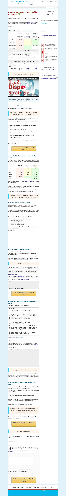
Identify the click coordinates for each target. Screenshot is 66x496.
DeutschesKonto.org (19, 2)
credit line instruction (25, 279)
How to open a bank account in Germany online (51, 49)
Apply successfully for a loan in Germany (51, 52)
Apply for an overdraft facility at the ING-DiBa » (23, 148)
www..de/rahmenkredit (30, 100)
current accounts (44, 23)
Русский (56, 1)
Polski (53, 1)
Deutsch (42, 1)
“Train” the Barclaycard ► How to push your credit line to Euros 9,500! (51, 56)
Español (48, 1)
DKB (9, 7)
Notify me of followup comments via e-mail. (18, 471)
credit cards (43, 31)
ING (11, 7)
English (44, 1)
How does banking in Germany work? (37, 7)
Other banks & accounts (24, 7)
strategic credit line (20, 276)
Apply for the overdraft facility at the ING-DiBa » (23, 293)
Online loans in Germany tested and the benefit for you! (51, 60)
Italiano (51, 1)
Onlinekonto (17, 7)
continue (11, 451)
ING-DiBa (35, 34)
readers (29, 37)
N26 (13, 7)
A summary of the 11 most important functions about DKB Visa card (51, 46)
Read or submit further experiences (16, 337)
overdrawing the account (32, 22)
